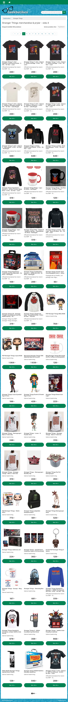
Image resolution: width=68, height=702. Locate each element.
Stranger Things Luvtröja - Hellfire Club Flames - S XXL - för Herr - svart (34, 147)
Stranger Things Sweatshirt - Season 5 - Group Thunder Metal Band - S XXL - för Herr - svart (12, 189)
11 (45, 33)
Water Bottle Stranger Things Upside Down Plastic (11, 671)
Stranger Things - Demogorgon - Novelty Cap (34, 472)
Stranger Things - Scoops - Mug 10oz (12, 589)
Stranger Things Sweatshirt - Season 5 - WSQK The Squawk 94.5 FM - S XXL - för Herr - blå (55, 590)
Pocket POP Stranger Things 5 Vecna (55, 550)
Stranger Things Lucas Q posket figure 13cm (12, 395)
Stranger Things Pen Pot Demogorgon (53, 472)
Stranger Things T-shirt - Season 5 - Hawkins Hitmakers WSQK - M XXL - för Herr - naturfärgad (12, 105)
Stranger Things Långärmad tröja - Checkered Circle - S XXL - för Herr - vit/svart (34, 315)
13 (52, 33)
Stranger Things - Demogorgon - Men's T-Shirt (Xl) (12, 434)
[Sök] (64, 12)
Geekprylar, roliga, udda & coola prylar (15, 10)
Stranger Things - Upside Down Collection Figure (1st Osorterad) (34, 550)
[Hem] (9, 2)
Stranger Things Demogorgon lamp (55, 511)
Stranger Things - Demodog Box (33, 588)
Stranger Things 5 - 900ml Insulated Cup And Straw (32, 631)
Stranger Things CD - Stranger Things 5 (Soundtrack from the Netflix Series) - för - (11, 315)
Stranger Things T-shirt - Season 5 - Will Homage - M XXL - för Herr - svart (56, 105)
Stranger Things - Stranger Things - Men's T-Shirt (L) (54, 434)
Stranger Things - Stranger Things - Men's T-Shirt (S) (10, 472)
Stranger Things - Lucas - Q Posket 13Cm (32, 434)
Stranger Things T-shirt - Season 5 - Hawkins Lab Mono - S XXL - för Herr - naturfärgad (34, 105)
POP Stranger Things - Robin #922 (10, 511)
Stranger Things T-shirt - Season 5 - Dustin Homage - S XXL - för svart (34, 63)
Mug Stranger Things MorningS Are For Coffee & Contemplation (55, 356)
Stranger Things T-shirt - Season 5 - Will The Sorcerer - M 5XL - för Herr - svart (56, 672)
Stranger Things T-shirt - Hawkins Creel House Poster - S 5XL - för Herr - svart (11, 63)
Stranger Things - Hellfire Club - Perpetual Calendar (55, 631)
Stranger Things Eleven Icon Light (54, 395)
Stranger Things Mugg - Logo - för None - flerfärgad (33, 188)
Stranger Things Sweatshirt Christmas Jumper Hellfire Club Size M (11, 632)
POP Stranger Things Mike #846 (55, 313)
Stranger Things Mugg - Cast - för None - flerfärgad (11, 230)
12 (49, 33)
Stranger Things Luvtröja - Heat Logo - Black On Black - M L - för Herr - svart (55, 231)
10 (42, 33)
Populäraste (61, 26)
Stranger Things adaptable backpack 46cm (32, 511)
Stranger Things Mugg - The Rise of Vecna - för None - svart (56, 188)
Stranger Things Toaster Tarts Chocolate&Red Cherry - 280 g (55, 272)
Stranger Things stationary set (11, 549)
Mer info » (12, 76)
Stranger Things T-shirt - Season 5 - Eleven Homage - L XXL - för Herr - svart (56, 63)
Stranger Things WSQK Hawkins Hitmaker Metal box (33, 671)
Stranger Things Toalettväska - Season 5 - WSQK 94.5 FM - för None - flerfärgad (33, 273)
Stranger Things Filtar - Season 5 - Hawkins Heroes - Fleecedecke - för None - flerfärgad (34, 231)
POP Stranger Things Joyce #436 (12, 355)
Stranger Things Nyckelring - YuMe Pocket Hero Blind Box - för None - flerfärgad (12, 273)
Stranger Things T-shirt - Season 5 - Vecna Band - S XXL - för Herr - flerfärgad (12, 147)
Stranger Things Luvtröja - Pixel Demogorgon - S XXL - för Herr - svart (55, 147)
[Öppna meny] (4, 2)
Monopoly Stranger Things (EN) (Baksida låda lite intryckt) (33, 356)
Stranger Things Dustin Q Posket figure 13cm (34, 395)
